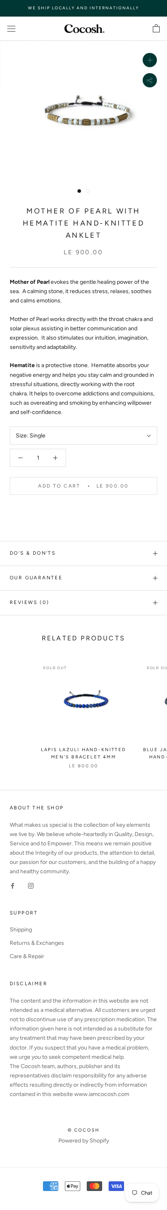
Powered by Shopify (83, 1140)
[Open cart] (156, 29)
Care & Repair (27, 956)
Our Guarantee (36, 578)
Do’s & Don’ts (33, 553)
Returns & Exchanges (37, 943)
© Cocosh (84, 1130)
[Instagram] (31, 885)
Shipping (21, 929)
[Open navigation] (11, 28)
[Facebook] (12, 885)
